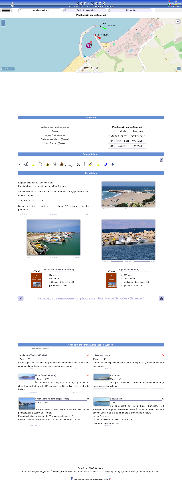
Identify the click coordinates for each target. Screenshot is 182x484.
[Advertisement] (91, 93)
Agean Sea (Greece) (55, 135)
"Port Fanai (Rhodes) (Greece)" (91, 298)
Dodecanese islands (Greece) (55, 139)
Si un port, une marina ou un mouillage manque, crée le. (104, 471)
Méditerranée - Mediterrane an (55, 127)
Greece (55, 131)
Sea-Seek (91, 3)
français (178, 3)
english (171, 3)
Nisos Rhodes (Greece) (55, 143)
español (178, 6)
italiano (171, 6)
